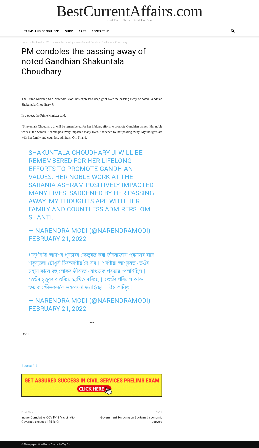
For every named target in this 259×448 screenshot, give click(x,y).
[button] (233, 31)
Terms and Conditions (41, 31)
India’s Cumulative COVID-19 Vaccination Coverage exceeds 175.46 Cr (48, 420)
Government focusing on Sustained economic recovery (131, 420)
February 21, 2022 (57, 238)
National (37, 42)
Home (24, 42)
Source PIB (29, 366)
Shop (69, 31)
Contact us (100, 31)
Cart (82, 31)
